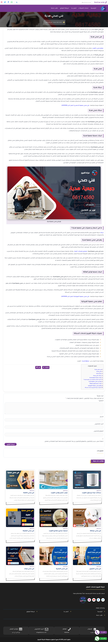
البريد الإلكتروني (99, 424)
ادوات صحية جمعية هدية (96, 377)
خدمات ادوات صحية (57, 22)
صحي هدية (99, 371)
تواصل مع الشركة (99, 2)
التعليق (100, 400)
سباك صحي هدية (98, 375)
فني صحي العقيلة (28, 531)
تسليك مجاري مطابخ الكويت (58, 531)
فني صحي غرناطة (95, 531)
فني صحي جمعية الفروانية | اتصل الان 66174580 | (75, 296)
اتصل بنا (73, 8)
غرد (39, 367)
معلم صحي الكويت (97, 48)
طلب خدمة (54, 8)
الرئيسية (93, 8)
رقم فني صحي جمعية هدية (96, 381)
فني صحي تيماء (29, 569)
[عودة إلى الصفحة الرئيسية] (64, 22)
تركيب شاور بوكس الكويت (59, 493)
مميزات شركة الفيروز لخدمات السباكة (94, 387)
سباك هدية (99, 373)
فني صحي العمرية (62, 569)
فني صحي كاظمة (28, 493)
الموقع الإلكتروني (98, 431)
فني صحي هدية (99, 369)
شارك (47, 367)
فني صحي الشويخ (95, 569)
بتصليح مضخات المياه (81, 251)
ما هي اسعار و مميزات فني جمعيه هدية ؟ (93, 379)
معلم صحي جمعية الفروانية (95, 385)
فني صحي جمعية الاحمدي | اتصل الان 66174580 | (75, 105)
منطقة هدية (85, 361)
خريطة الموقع (64, 8)
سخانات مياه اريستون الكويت (91, 493)
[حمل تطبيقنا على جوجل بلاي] (82, 600)
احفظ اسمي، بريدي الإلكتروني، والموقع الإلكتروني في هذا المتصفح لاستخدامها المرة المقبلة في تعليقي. (73, 441)
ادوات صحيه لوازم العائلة (96, 383)
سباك (102, 232)
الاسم (101, 416)
